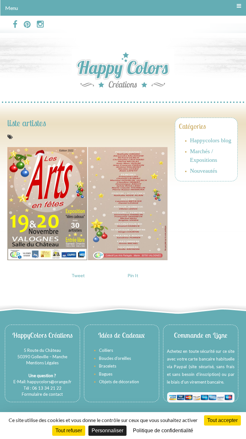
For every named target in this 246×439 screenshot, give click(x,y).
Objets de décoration (119, 381)
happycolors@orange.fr (49, 381)
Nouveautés (203, 171)
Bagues (105, 374)
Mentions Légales (42, 362)
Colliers (106, 350)
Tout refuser (68, 430)
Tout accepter (222, 420)
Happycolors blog (210, 140)
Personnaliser (107, 430)
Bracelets (107, 366)
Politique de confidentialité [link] (163, 430)
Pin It (132, 275)
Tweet (78, 275)
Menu (11, 8)
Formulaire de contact (42, 394)
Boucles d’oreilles (115, 358)
